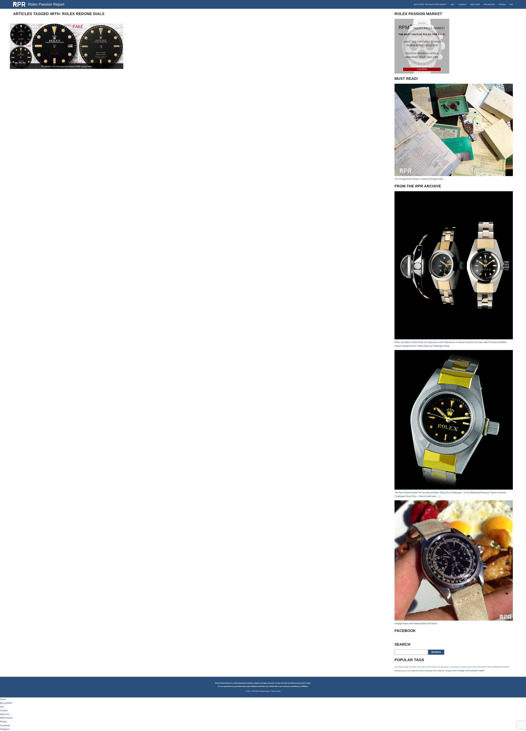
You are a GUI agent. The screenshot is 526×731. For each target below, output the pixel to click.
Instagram (5, 729)
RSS (511, 4)
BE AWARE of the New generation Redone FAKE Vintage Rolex (66, 66)
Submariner (413, 667)
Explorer (446, 667)
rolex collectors (422, 667)
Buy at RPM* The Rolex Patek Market (430, 4)
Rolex (474, 667)
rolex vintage (399, 667)
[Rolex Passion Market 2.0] (422, 46)
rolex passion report (465, 667)
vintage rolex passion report (471, 670)
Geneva (422, 671)
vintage (406, 667)
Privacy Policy (276, 691)
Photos (502, 4)
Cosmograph (454, 667)
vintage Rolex (451, 670)
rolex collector (439, 671)
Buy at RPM (6, 703)
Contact (462, 4)
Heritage (428, 671)
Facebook (5, 725)
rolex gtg (440, 667)
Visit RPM (422, 69)
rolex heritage (493, 667)
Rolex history (432, 667)
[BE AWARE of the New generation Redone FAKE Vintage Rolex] (66, 46)
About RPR (475, 4)
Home (3, 699)
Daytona (415, 671)
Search (436, 652)
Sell (453, 4)
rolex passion (482, 667)
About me (4, 714)
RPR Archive (489, 4)
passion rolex (406, 671)
